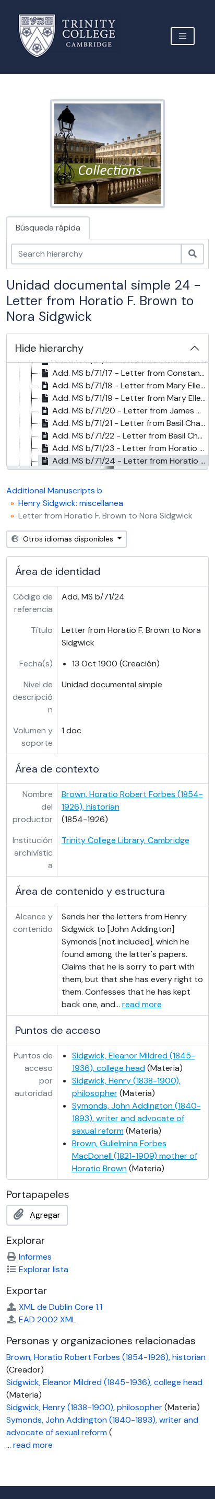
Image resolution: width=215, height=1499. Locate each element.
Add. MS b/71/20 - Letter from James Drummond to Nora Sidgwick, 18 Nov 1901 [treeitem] (130, 410)
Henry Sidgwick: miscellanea (70, 503)
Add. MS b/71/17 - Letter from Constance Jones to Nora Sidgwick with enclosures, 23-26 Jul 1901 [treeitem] (130, 372)
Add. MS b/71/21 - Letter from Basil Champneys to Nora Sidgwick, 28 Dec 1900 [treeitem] (130, 423)
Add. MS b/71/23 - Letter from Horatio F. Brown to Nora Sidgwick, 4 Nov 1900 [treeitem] (130, 448)
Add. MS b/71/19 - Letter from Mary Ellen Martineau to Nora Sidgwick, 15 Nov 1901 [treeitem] (130, 398)
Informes (35, 1256)
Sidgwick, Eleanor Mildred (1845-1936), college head (104, 1382)
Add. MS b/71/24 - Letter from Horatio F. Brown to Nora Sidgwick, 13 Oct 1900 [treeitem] (130, 460)
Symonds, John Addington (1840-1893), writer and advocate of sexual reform (136, 1118)
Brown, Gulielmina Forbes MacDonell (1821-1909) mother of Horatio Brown (134, 1156)
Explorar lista (43, 1269)
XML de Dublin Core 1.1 (60, 1306)
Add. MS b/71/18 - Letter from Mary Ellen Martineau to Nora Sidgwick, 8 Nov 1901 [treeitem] (130, 385)
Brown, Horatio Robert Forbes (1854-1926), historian (106, 1357)
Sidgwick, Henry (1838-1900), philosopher (84, 1407)
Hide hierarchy (49, 348)
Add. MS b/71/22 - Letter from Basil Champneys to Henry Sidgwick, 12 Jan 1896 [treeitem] (130, 435)
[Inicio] (73, 35)
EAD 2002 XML (47, 1319)
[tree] (107, 415)
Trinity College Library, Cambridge (125, 840)
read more (142, 1004)
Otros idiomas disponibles (68, 539)
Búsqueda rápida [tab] (48, 227)
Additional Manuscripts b (54, 490)
